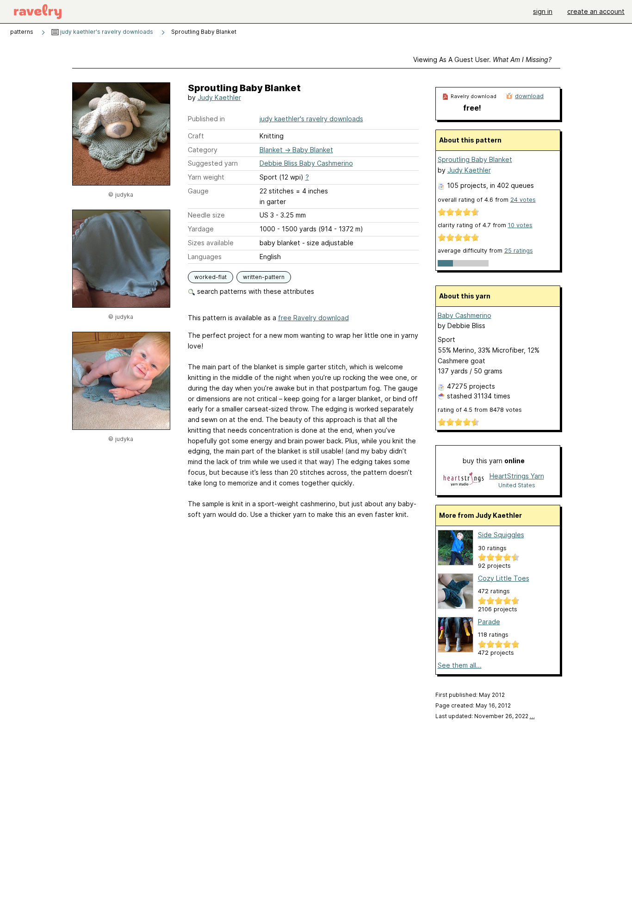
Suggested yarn (213, 163)
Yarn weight (206, 177)
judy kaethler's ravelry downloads (106, 31)
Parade (489, 622)
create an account (596, 11)
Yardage (201, 229)
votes (523, 199)
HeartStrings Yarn (516, 476)
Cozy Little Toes (503, 578)
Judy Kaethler (219, 97)
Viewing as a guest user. (482, 59)
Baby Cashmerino (464, 315)
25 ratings (518, 250)
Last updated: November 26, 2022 (485, 716)
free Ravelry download (313, 318)
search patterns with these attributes (254, 291)
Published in (206, 119)
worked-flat (210, 276)
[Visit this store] (463, 480)
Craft (196, 136)
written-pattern (264, 276)
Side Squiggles (501, 535)
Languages (205, 257)
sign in (542, 11)
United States (516, 485)
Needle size (206, 215)
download (529, 95)
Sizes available (211, 243)
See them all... (460, 665)
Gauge (198, 191)
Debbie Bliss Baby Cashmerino (306, 163)
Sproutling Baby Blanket (475, 159)
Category (202, 150)
